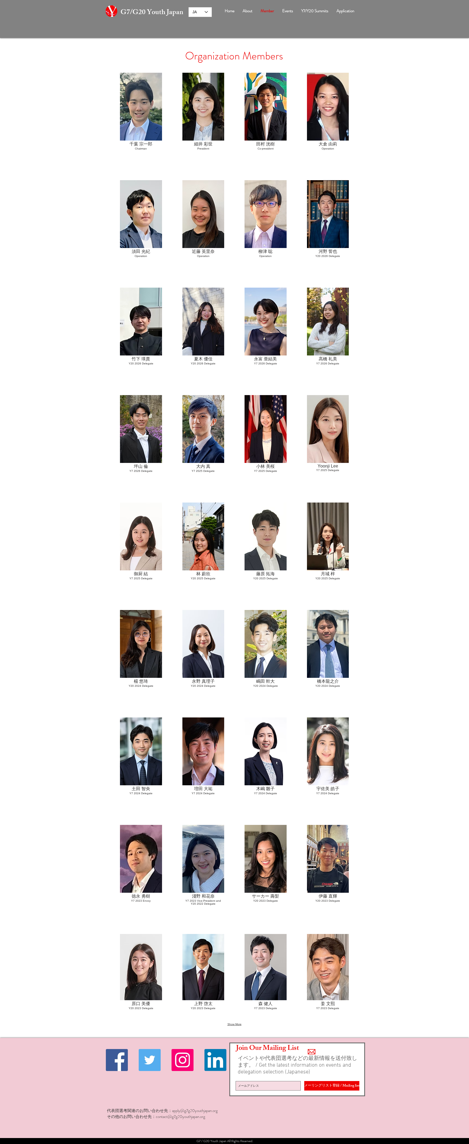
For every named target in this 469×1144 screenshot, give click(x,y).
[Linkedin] (215, 1060)
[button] (141, 116)
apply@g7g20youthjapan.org (195, 1111)
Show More (234, 1024)
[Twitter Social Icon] (150, 1060)
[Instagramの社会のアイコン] (183, 1060)
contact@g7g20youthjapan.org (180, 1117)
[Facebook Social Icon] (117, 1060)
